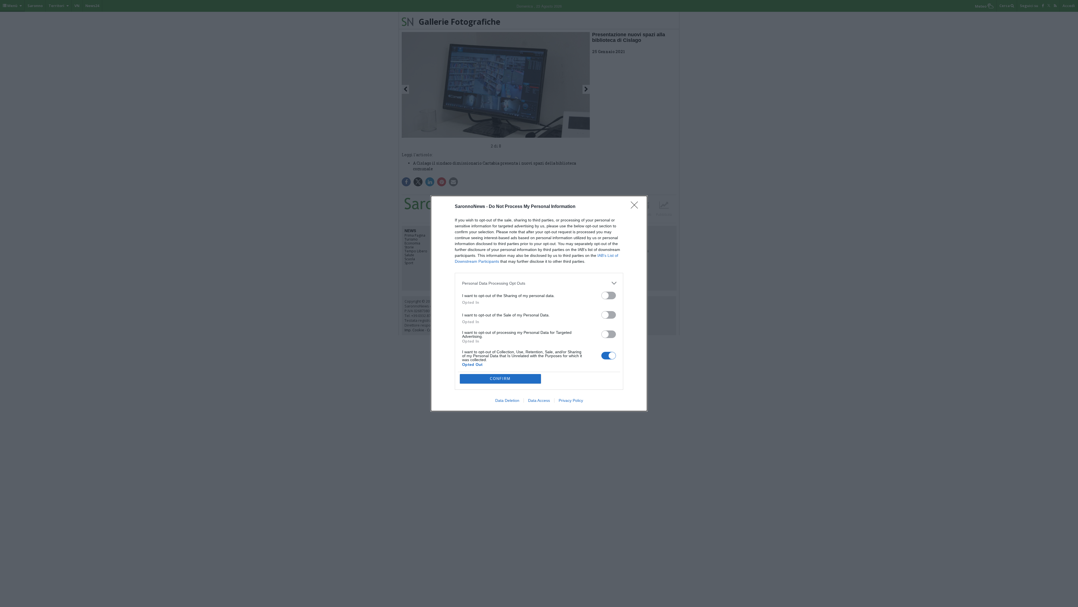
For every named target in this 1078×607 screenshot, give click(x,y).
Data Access (539, 400)
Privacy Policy (571, 400)
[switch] (608, 295)
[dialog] (539, 303)
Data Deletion (507, 400)
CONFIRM (500, 379)
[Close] (636, 206)
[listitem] (539, 283)
